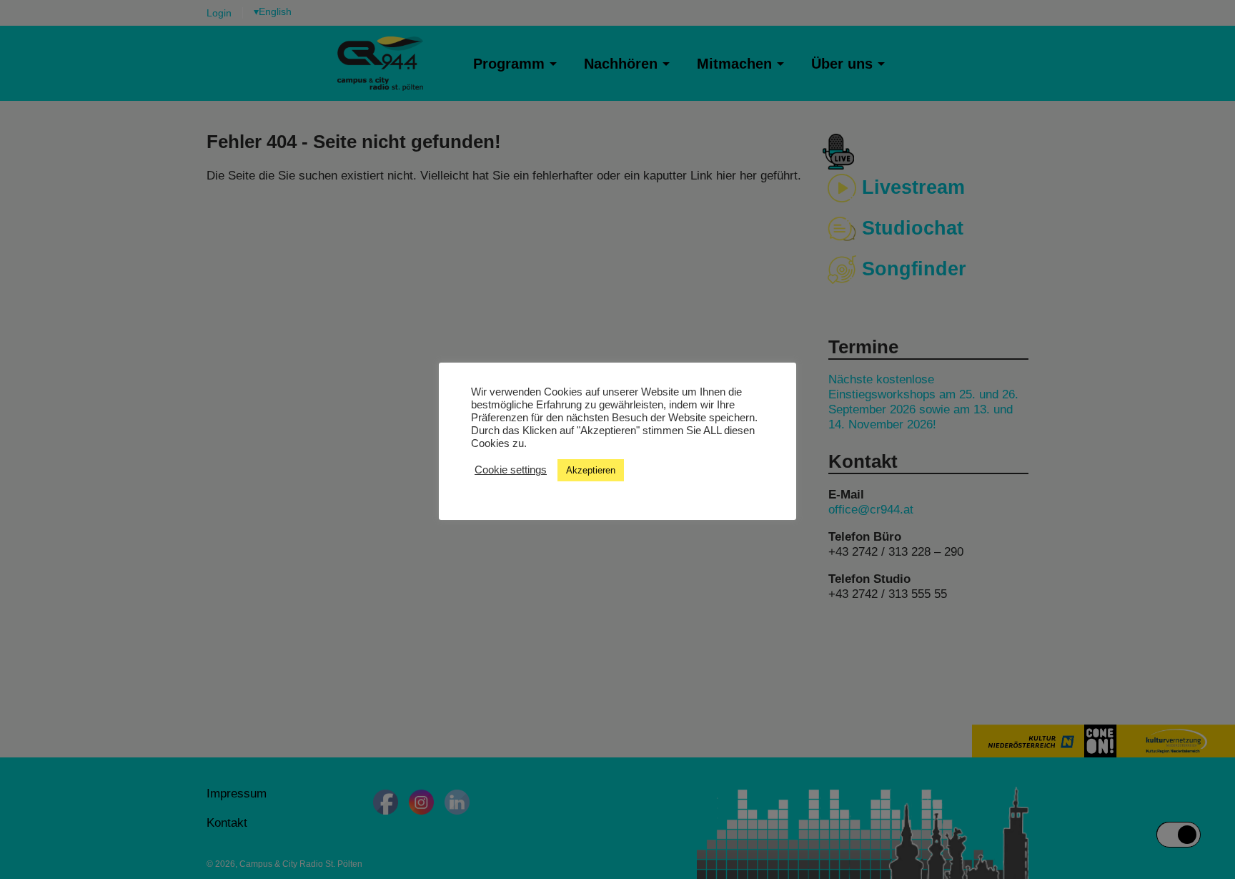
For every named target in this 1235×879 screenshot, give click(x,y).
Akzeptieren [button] (590, 470)
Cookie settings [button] (511, 470)
